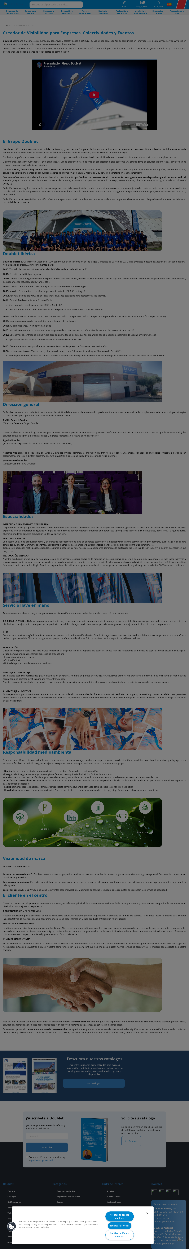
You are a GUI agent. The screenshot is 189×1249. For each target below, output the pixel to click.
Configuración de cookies (119, 1235)
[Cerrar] (147, 1213)
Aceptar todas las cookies (119, 1216)
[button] (11, 1226)
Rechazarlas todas (119, 1225)
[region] (83, 1225)
